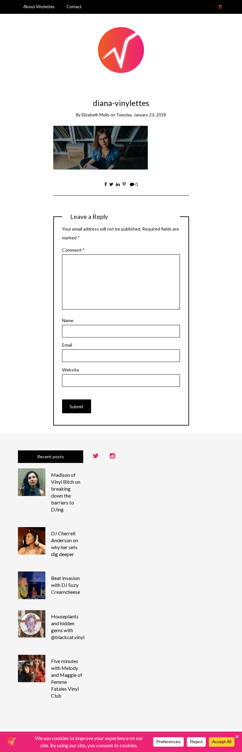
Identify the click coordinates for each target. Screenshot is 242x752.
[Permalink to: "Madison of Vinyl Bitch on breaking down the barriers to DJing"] (32, 481)
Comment (73, 250)
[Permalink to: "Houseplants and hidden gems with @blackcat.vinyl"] (32, 623)
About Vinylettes (39, 6)
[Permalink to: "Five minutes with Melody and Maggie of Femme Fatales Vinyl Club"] (32, 668)
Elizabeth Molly (96, 114)
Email (67, 345)
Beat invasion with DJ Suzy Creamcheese (65, 585)
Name (67, 320)
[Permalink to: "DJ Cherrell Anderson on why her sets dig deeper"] (32, 540)
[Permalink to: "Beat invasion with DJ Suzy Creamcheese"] (32, 585)
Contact (73, 6)
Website (70, 369)
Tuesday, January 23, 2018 (141, 114)
